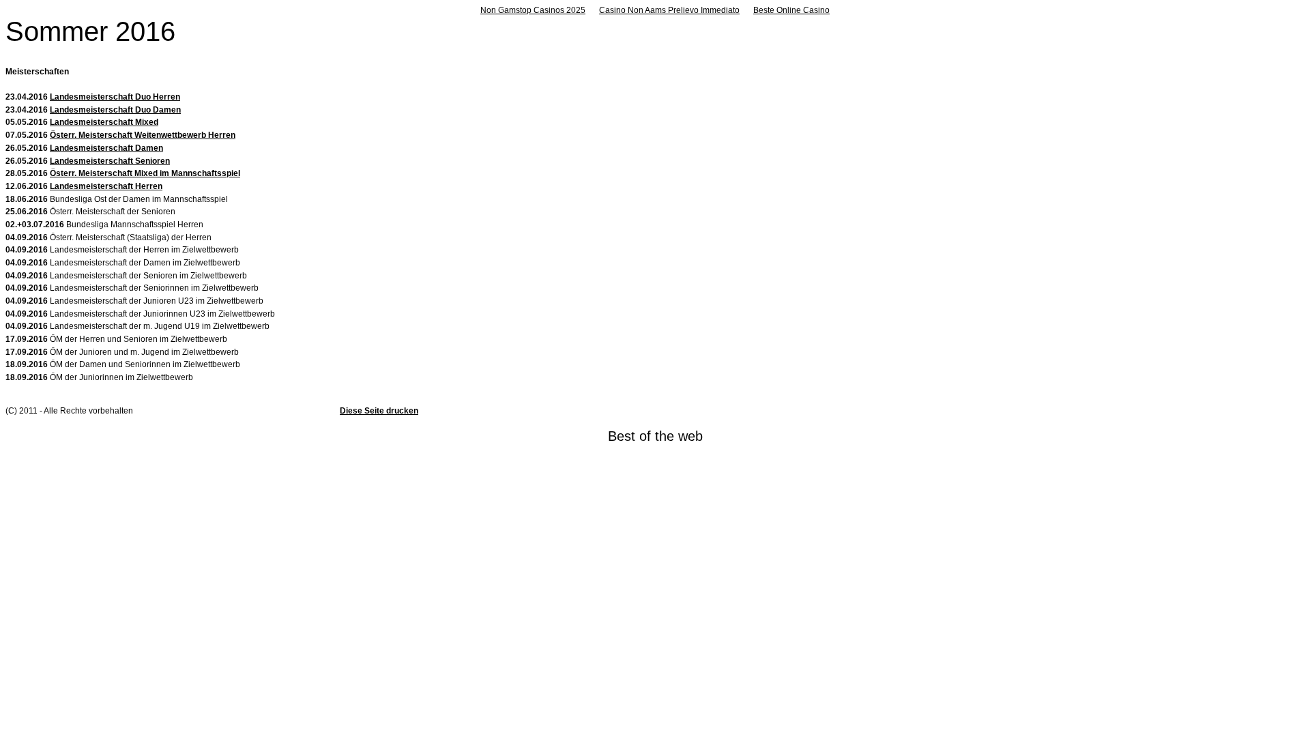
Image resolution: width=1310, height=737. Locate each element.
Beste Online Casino (791, 10)
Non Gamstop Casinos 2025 (532, 10)
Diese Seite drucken (379, 411)
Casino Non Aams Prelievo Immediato (669, 10)
